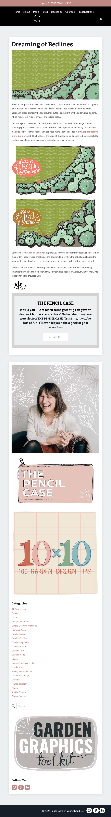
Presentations (86, 11)
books (15, 613)
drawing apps (19, 629)
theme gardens (19, 696)
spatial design (19, 692)
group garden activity (23, 663)
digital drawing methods (24, 625)
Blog (45, 11)
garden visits (18, 654)
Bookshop (56, 11)
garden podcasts (20, 646)
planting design (19, 683)
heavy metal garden (22, 671)
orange (15, 679)
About (26, 11)
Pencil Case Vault (36, 16)
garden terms (19, 650)
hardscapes (18, 667)
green (15, 658)
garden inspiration (21, 642)
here (60, 327)
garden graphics (20, 638)
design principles (20, 621)
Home (16, 11)
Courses (70, 11)
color (14, 617)
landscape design (20, 675)
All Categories (19, 609)
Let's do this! (55, 337)
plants (15, 688)
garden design (19, 633)
